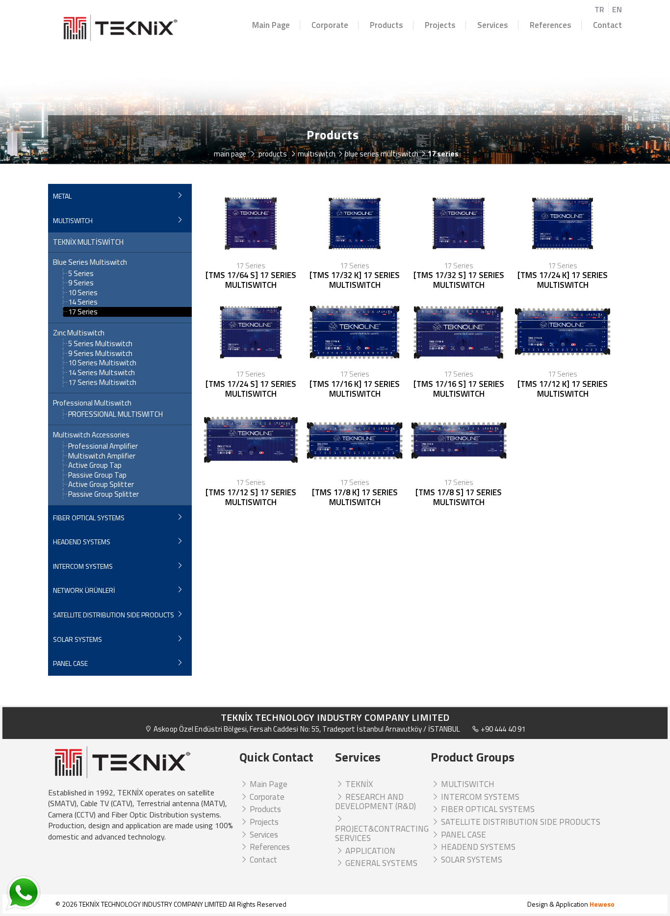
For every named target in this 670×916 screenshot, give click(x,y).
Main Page (271, 25)
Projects (440, 25)
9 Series (81, 282)
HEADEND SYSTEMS (81, 541)
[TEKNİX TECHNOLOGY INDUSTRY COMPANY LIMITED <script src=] (120, 28)
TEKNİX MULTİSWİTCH (88, 242)
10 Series (83, 292)
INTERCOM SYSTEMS (83, 566)
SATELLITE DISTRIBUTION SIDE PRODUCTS (113, 615)
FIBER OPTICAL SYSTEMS (89, 517)
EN (617, 9)
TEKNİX (358, 784)
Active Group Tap (95, 465)
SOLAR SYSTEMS (77, 639)
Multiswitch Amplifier (101, 455)
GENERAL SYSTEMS (380, 863)
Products (386, 25)
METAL (62, 196)
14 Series (83, 301)
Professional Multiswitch (92, 403)
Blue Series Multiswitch (90, 262)
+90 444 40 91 (502, 729)
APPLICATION (369, 850)
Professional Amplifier (103, 446)
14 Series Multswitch (101, 372)
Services (492, 25)
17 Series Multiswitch (102, 382)
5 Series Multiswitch (100, 343)
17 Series (83, 311)
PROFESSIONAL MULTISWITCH (115, 414)
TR (599, 9)
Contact (607, 25)
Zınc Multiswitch (78, 333)
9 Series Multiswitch (100, 353)
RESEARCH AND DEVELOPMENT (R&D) (375, 801)
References (550, 25)
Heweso (602, 904)
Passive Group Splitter (103, 494)
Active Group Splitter (101, 484)
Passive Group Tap (97, 475)
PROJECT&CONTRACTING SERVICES (382, 833)
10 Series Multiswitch (102, 362)
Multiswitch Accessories (91, 435)
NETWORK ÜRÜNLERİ (84, 590)
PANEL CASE (70, 663)
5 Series (81, 273)
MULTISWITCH (73, 220)
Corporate (329, 25)
